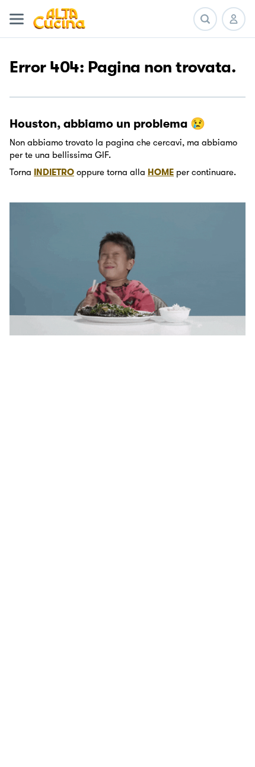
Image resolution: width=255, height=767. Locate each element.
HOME (161, 172)
